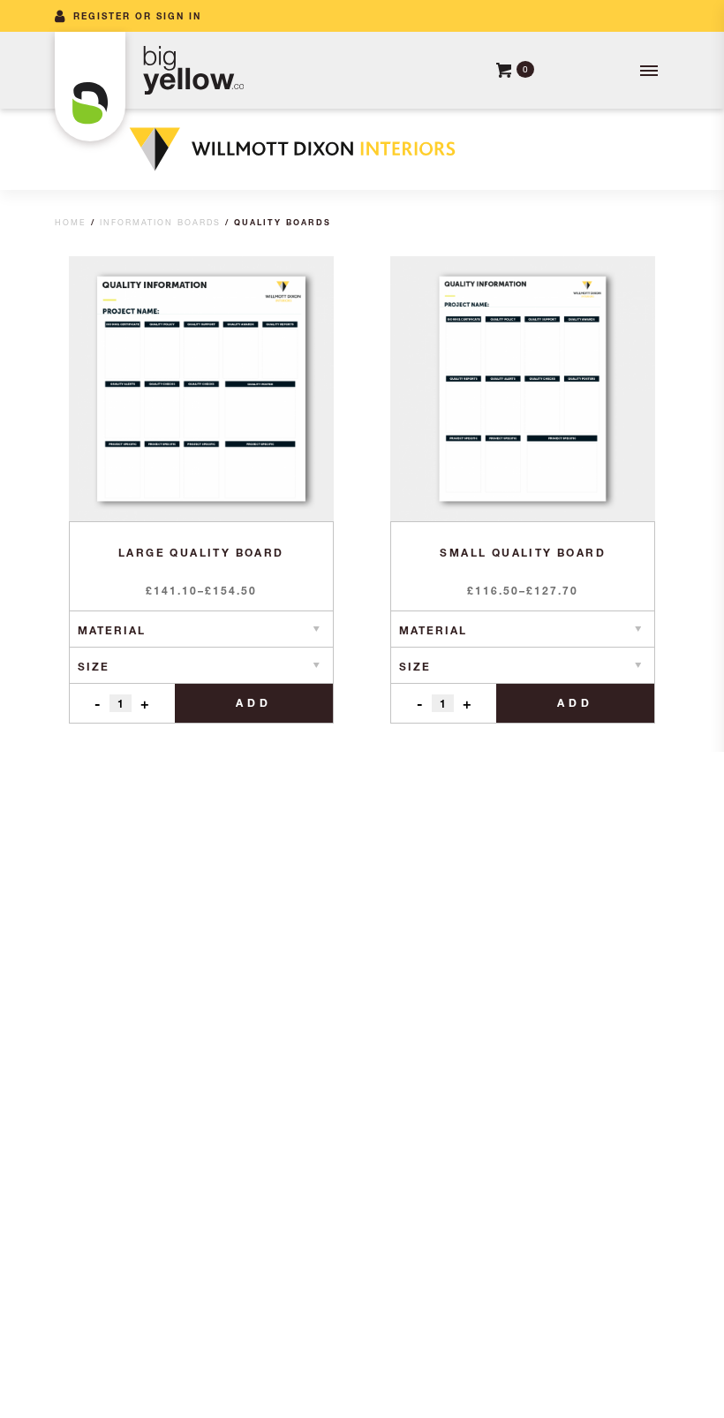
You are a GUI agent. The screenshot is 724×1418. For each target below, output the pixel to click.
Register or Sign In (137, 16)
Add (254, 702)
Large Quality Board (201, 552)
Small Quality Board (523, 552)
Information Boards (160, 222)
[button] (647, 71)
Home (71, 222)
